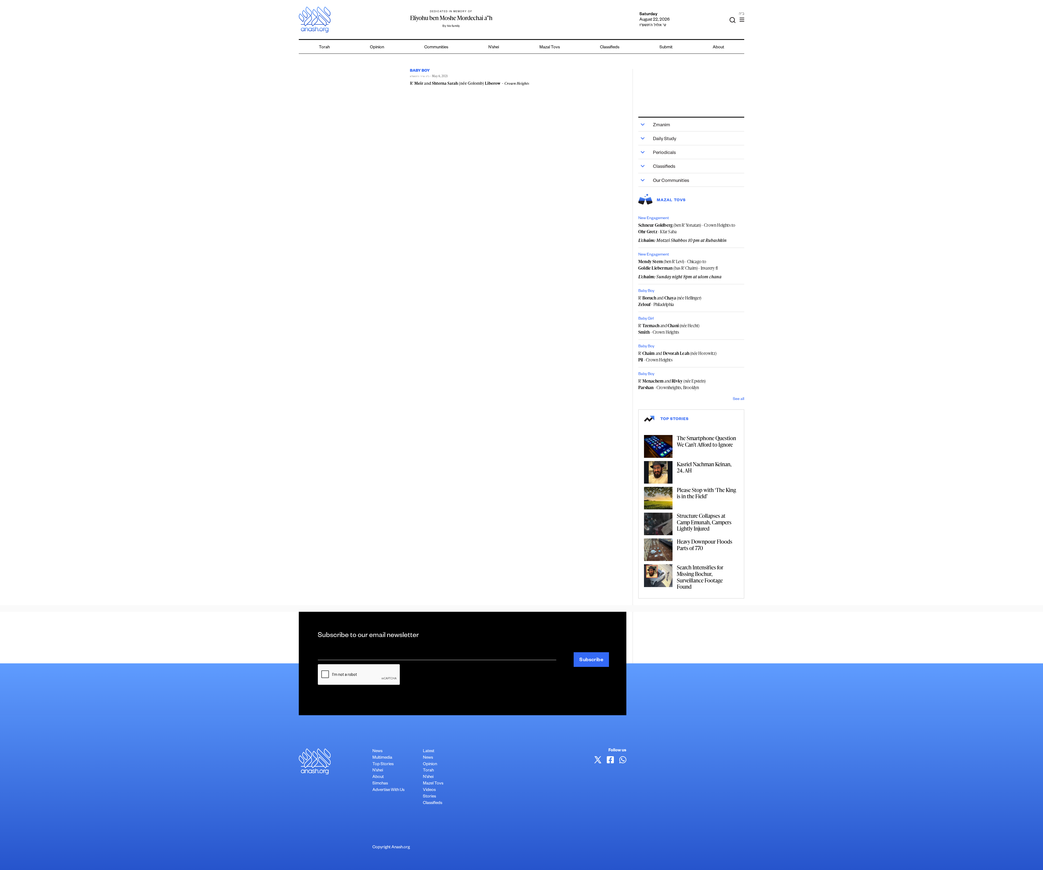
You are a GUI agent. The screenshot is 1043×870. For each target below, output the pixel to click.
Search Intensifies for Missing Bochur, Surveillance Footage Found (700, 576)
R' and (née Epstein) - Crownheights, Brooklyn (672, 384)
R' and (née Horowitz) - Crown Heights (677, 356)
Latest (428, 751)
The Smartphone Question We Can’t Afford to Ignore (706, 441)
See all (738, 399)
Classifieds (609, 47)
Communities (436, 47)
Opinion (377, 47)
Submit (666, 47)
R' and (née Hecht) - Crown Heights (668, 329)
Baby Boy (646, 291)
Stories (429, 797)
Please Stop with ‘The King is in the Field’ (706, 493)
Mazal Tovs (549, 47)
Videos (429, 790)
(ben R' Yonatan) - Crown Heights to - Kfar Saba (686, 228)
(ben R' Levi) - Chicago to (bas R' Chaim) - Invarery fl (678, 265)
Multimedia (382, 758)
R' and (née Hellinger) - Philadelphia (669, 301)
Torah (324, 47)
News (377, 751)
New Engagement (653, 218)
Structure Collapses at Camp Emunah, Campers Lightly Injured (704, 522)
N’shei (493, 47)
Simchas (380, 783)
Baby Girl (646, 319)
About (718, 47)
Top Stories (383, 764)
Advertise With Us (388, 790)
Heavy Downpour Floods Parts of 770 (704, 545)
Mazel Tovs (433, 783)
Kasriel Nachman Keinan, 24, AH (704, 467)
